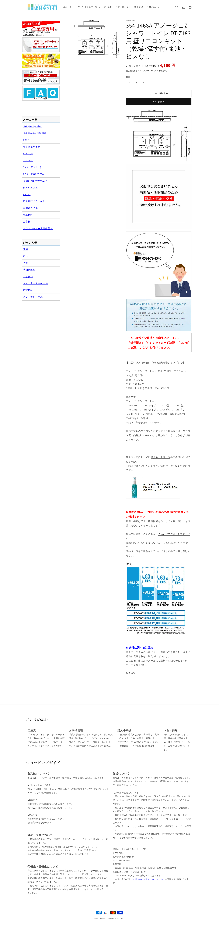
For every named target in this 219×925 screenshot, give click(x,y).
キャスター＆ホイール (35, 283)
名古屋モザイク (31, 146)
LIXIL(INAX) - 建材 (32, 126)
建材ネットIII (105, 918)
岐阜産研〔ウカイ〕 (34, 201)
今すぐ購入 (159, 101)
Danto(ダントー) (32, 167)
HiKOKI (27, 194)
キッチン (28, 276)
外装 (25, 249)
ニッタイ (28, 160)
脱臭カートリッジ (160, 457)
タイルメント (30, 187)
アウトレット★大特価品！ (38, 228)
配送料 (133, 71)
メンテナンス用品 (33, 296)
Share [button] (132, 672)
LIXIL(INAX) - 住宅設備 (35, 133)
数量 (128, 77)
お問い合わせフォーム (143, 879)
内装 (25, 256)
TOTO (26, 140)
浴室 (25, 262)
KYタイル (28, 153)
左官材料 (28, 221)
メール (159, 879)
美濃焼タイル (30, 208)
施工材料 (28, 214)
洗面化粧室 (29, 269)
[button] (69, 7)
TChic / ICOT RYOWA (34, 174)
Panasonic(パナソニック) (37, 180)
